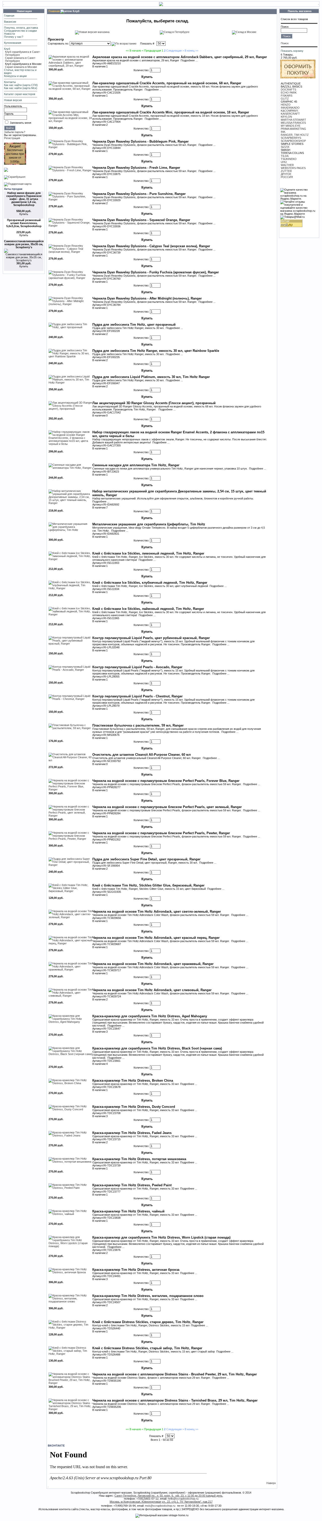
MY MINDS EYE (290, 125)
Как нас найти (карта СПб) (21, 85)
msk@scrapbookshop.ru (160, 1505)
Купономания (12, 42)
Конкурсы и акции (15, 75)
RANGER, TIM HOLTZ (295, 134)
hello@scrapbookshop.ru (183, 1498)
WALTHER (287, 164)
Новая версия (13, 100)
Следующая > (175, 50)
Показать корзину (292, 50)
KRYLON (286, 116)
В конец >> (191, 50)
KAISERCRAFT (290, 113)
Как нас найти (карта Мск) (20, 88)
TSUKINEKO (289, 158)
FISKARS (286, 95)
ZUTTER (286, 171)
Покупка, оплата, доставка (21, 27)
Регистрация (12, 138)
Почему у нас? (13, 36)
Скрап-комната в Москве (21, 66)
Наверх (271, 1483)
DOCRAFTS (288, 89)
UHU (284, 161)
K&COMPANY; (289, 110)
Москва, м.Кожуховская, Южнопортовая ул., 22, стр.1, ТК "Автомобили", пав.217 (161, 1501)
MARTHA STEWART (293, 119)
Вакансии (10, 21)
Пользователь (13, 106)
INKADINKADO (290, 107)
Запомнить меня (20, 122)
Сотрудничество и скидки (20, 30)
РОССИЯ (287, 177)
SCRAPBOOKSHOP (293, 140)
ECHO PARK (289, 92)
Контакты (10, 81)
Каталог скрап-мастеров (19, 94)
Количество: (141, 70)
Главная (9, 15)
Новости (9, 33)
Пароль (9, 113)
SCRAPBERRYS (291, 137)
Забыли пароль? (14, 132)
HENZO (286, 104)
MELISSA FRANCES (293, 122)
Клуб (7, 48)
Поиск (285, 26)
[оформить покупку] (297, 77)
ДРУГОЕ (286, 174)
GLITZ (285, 98)
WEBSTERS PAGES (293, 168)
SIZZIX (285, 146)
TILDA (285, 155)
